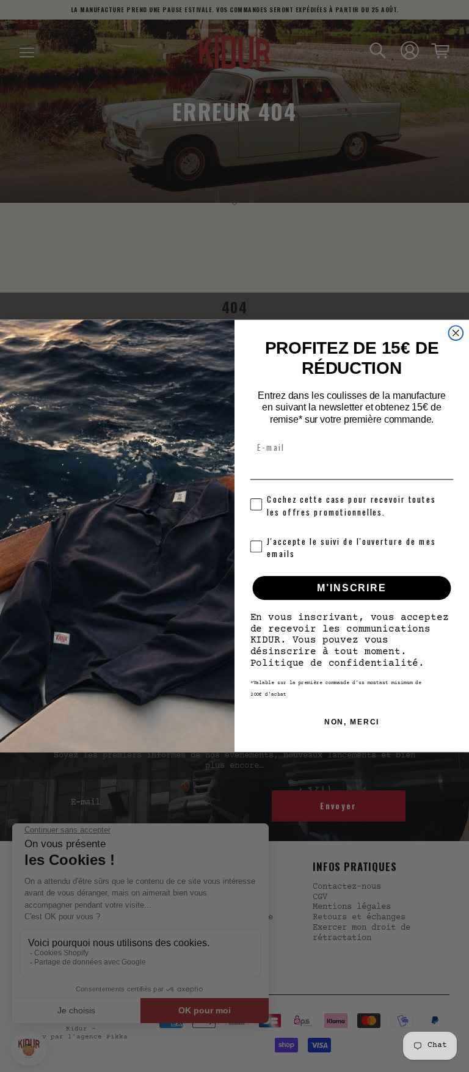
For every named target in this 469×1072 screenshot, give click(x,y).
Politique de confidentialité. (337, 663)
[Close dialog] (456, 333)
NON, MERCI (352, 722)
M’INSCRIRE (351, 588)
